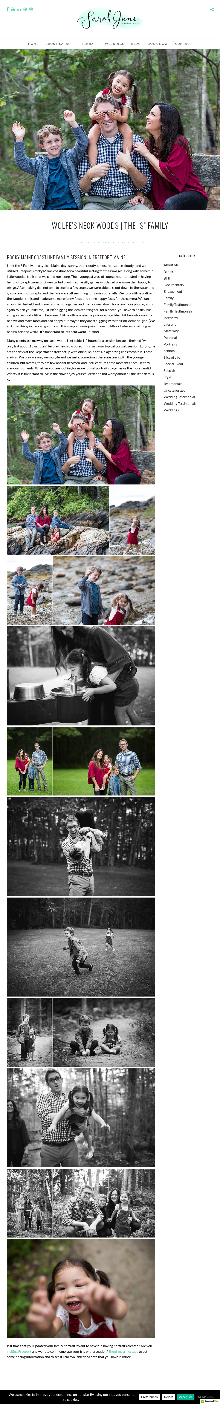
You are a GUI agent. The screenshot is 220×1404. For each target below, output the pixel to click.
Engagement (173, 291)
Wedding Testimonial (179, 397)
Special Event (173, 364)
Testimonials (173, 383)
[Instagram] (31, 9)
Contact (183, 43)
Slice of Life (172, 357)
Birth (167, 278)
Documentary (174, 285)
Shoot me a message (123, 1351)
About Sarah (58, 43)
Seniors (169, 351)
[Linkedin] (19, 9)
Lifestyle (109, 242)
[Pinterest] (25, 9)
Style (167, 377)
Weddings (114, 43)
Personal (170, 337)
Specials (170, 370)
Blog (136, 43)
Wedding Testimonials (180, 403)
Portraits (133, 242)
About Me (171, 265)
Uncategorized (174, 390)
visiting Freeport (19, 1351)
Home (33, 43)
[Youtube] (13, 9)
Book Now (158, 43)
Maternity (171, 331)
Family (88, 43)
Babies (169, 271)
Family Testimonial (177, 304)
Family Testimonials (178, 311)
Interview (171, 318)
